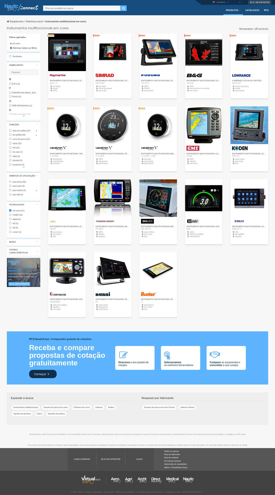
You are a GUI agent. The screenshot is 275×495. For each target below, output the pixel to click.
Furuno (16, 96)
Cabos (39, 414)
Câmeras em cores (81, 407)
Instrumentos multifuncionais (25, 407)
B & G (16, 84)
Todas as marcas (171, 451)
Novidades (17, 56)
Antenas (98, 407)
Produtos (232, 10)
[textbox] (81, 8)
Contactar (67, 39)
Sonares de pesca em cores (56, 407)
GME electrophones (22, 105)
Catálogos (252, 10)
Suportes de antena (56, 414)
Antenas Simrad (187, 407)
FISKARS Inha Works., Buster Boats (25, 93)
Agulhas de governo (22, 414)
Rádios (111, 407)
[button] (23, 65)
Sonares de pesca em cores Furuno (159, 407)
